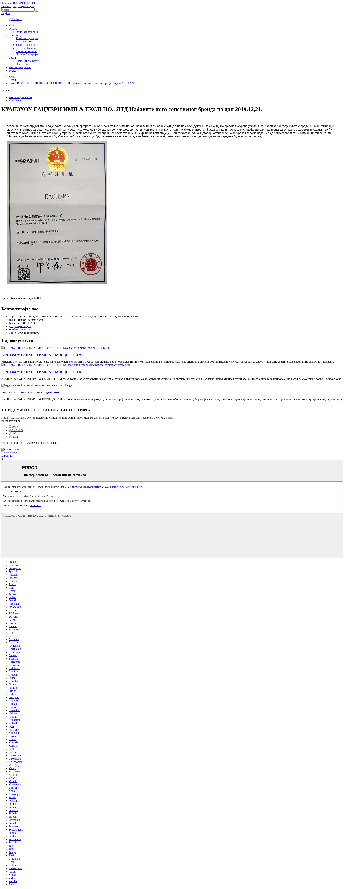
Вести (12, 57)
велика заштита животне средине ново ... (33, 392)
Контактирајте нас (20, 67)
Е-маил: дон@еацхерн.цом (17, 6)
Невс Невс (22, 64)
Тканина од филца (27, 44)
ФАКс (12, 70)
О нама (13, 28)
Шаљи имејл (9, 452)
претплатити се (10, 420)
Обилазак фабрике (27, 31)
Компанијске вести (27, 60)
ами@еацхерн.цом (20, 329)
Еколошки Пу (24, 41)
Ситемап (177, 445)
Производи (15, 35)
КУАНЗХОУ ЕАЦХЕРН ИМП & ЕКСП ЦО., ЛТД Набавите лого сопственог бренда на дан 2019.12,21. (72, 83)
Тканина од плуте (27, 38)
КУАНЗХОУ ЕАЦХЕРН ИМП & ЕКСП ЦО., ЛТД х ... (43, 355)
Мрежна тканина (26, 51)
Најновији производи (156, 445)
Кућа (12, 25)
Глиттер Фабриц (26, 47)
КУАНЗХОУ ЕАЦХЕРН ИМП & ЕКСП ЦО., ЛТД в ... (43, 372)
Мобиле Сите (193, 445)
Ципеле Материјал (27, 54)
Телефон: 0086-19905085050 (18, 2)
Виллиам (7, 455)
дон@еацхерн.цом (20, 326)
